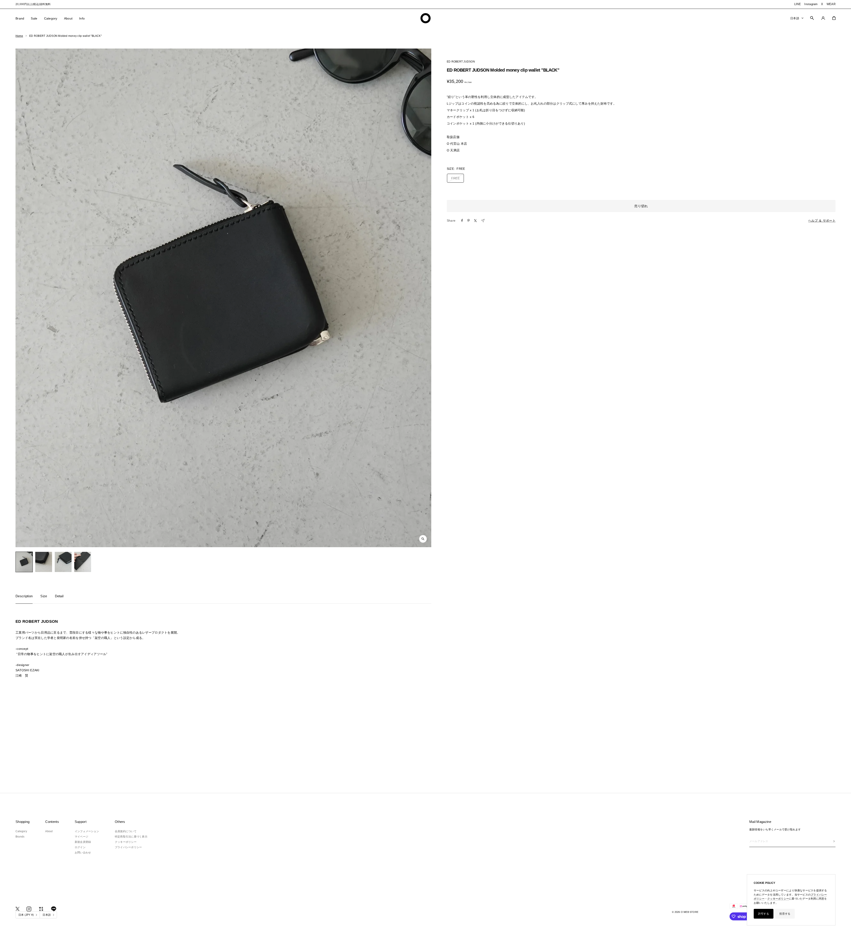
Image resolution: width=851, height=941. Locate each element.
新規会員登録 (83, 841)
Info (82, 18)
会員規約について (126, 831)
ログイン (80, 847)
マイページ (81, 836)
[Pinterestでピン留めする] (468, 220)
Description (24, 596)
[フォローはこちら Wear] (41, 909)
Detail (59, 596)
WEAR (831, 4)
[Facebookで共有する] (462, 220)
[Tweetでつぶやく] (475, 221)
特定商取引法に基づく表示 (131, 836)
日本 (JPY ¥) (26, 914)
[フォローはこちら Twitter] (18, 909)
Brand (20, 18)
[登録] (834, 841)
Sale (34, 18)
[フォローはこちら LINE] (53, 908)
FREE (455, 178)
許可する (763, 913)
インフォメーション (87, 831)
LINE (797, 4)
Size (43, 596)
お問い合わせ (83, 852)
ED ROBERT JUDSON (461, 61)
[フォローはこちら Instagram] (29, 909)
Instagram (811, 4)
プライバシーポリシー (128, 847)
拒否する (784, 913)
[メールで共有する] (482, 220)
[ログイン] (823, 18)
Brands (20, 836)
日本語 (794, 18)
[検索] (812, 18)
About (68, 18)
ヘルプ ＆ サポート (821, 220)
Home (19, 35)
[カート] (833, 18)
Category (50, 18)
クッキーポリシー (778, 898)
